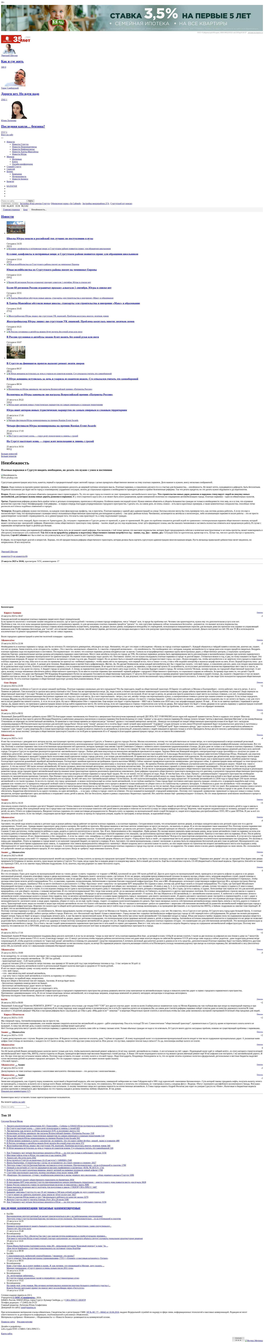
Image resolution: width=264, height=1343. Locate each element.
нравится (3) (7, 556)
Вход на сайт (7, 134)
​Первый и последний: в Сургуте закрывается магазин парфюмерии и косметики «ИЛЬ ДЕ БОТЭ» (55, 1167)
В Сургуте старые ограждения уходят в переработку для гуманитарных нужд (43, 1278)
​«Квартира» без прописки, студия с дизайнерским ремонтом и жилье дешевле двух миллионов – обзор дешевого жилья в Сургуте (70, 1175)
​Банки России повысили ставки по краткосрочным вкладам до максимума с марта (48, 1185)
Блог (25, 209)
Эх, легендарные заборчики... (20, 1275)
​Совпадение (15, 1189)
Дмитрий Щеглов (9, 551)
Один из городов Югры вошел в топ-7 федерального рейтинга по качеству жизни (47, 1197)
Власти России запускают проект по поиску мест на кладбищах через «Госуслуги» (45, 1288)
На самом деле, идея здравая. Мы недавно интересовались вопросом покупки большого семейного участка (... (58, 1285)
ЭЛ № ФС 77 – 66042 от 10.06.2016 (102, 1312)
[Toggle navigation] (2, 137)
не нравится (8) (20, 556)
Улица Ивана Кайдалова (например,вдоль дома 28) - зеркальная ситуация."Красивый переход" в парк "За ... (57, 1246)
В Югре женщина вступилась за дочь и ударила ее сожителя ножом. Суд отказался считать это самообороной (72, 378)
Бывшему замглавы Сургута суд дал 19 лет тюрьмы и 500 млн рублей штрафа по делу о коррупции (56, 1192)
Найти (30, 201)
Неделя (12, 1121)
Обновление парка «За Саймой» (66, 203)
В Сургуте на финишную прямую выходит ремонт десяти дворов (45, 363)
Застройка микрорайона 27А (95, 203)
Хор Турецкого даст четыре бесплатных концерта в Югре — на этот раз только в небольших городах (56, 1153)
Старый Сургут (14, 166)
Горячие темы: (10, 203)
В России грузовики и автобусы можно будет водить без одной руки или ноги (53, 336)
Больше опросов (8, 456)
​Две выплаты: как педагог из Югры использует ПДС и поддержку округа (43, 1131)
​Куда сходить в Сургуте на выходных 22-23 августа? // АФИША (39, 1160)
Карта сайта (6, 1333)
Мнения (10, 156)
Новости (11, 142)
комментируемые (67, 1208)
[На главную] (17, 42)
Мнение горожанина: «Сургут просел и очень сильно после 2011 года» (40, 1268)
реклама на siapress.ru (255, 33)
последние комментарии (19, 1208)
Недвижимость (19, 176)
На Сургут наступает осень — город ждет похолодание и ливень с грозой (50, 441)
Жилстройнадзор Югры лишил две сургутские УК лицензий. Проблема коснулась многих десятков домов (70, 321)
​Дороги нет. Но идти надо (21, 1158)
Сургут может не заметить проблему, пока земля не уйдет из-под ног (41, 1194)
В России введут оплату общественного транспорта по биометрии (40, 1180)
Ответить (260, 612)
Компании (17, 174)
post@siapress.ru (28, 1307)
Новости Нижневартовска (24, 147)
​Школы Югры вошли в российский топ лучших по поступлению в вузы (50, 238)
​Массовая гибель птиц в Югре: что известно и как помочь (36, 1155)
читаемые (45, 1208)
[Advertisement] (83, 584)
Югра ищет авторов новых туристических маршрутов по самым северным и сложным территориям (67, 410)
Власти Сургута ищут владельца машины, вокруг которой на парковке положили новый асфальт (55, 1170)
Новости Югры (19, 154)
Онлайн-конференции (22, 164)
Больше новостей (9, 454)
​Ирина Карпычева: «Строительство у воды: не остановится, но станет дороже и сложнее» (51, 1163)
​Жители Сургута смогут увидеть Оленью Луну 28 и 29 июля (38, 1199)
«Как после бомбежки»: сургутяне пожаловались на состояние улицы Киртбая (43, 1248)
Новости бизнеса (20, 179)
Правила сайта (8, 1322)
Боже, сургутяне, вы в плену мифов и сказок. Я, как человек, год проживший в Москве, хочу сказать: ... (55, 1266)
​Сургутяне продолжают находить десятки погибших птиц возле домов (42, 1172)
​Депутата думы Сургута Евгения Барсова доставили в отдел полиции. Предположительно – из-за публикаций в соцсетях (66, 1165)
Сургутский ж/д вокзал (121, 203)
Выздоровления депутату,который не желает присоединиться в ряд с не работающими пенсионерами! (55, 1216)
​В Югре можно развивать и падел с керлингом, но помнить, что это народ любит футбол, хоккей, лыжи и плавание (63, 1141)
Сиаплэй (11, 169)
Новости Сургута (20, 144)
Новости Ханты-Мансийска (25, 152)
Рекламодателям (24, 1322)
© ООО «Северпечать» (24, 1297)
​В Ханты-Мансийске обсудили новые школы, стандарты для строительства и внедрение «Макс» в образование (73, 303)
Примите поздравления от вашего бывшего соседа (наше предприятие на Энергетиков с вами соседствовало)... (59, 1226)
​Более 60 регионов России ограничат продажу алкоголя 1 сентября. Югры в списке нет (59, 287)
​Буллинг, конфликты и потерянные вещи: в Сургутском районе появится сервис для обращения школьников (72, 254)
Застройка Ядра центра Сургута (35, 203)
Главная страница (11, 209)
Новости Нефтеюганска (23, 149)
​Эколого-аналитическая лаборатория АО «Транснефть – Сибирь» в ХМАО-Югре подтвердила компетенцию (60, 1126)
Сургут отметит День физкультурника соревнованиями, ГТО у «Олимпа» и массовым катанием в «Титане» (57, 1258)
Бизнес (10, 171)
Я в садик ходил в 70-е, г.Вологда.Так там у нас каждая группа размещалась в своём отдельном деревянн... (57, 1236)
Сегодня (5, 1121)
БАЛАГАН (12, 186)
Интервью (17, 159)
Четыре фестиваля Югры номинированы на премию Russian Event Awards (51, 425)
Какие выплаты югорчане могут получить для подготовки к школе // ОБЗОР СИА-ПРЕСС (52, 1187)
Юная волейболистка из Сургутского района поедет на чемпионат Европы (52, 269)
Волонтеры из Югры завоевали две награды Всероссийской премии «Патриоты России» (60, 394)
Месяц (20, 1121)
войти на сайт (18, 1102)
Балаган (10, 181)
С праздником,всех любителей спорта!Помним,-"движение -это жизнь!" (41, 1256)
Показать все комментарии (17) (15, 1091)
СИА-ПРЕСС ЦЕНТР (75, 1300)
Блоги (15, 161)
